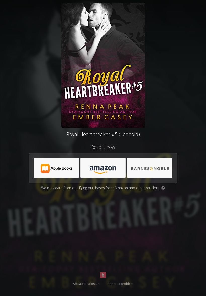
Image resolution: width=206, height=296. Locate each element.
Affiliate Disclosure (86, 284)
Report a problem (120, 284)
